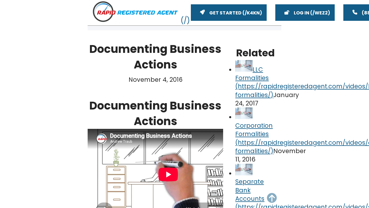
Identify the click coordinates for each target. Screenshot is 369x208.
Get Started (225, 13)
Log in (301, 13)
